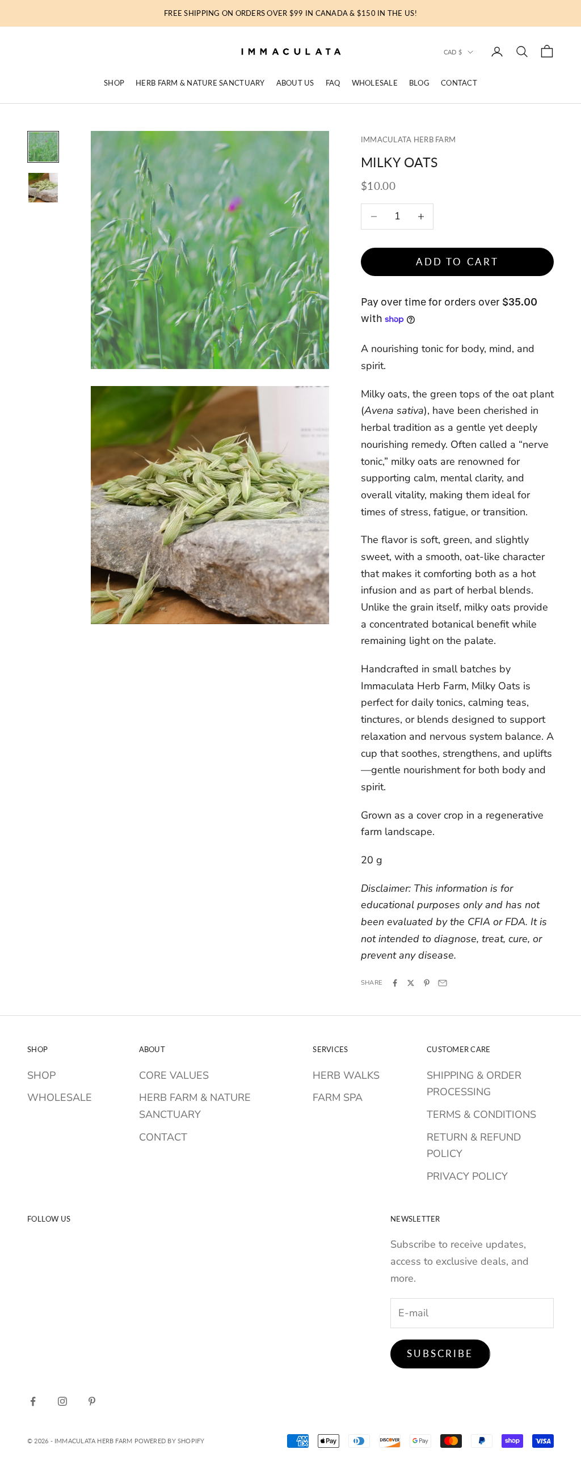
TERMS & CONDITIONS (481, 1114)
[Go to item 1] (43, 147)
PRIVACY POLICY (467, 1176)
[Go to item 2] (43, 188)
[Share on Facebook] (394, 982)
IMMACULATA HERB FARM (408, 139)
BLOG (419, 82)
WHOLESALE (375, 82)
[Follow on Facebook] (33, 1401)
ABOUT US (295, 82)
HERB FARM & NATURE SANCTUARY (200, 82)
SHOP (114, 82)
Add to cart (457, 262)
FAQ (333, 82)
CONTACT (459, 82)
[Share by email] (442, 982)
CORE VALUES (174, 1075)
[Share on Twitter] (410, 982)
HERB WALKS (346, 1075)
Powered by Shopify (169, 1440)
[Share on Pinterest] (426, 982)
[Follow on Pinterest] (92, 1401)
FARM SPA (338, 1097)
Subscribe (440, 1353)
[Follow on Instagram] (62, 1401)
